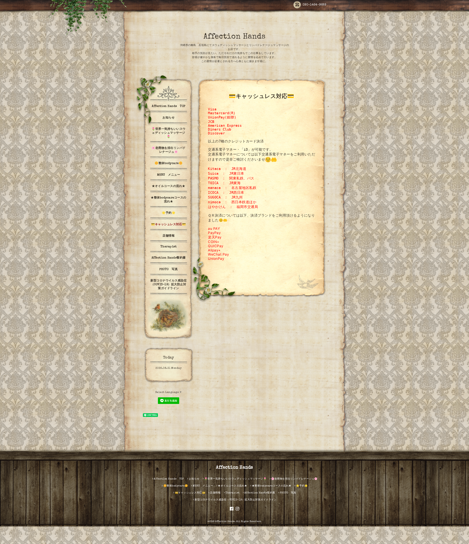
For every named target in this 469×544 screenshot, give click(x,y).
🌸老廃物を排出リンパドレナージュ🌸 (169, 150)
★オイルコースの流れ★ (168, 186)
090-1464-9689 (314, 4)
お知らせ (169, 117)
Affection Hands (235, 37)
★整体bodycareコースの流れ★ (168, 199)
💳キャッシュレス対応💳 (168, 224)
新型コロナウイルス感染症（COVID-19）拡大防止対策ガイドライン (168, 284)
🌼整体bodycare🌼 (168, 163)
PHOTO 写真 (168, 269)
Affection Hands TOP (168, 106)
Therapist (168, 246)
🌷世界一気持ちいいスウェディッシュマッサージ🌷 (169, 133)
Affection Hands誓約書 (169, 258)
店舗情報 (169, 236)
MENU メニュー (168, 175)
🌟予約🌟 (168, 213)
